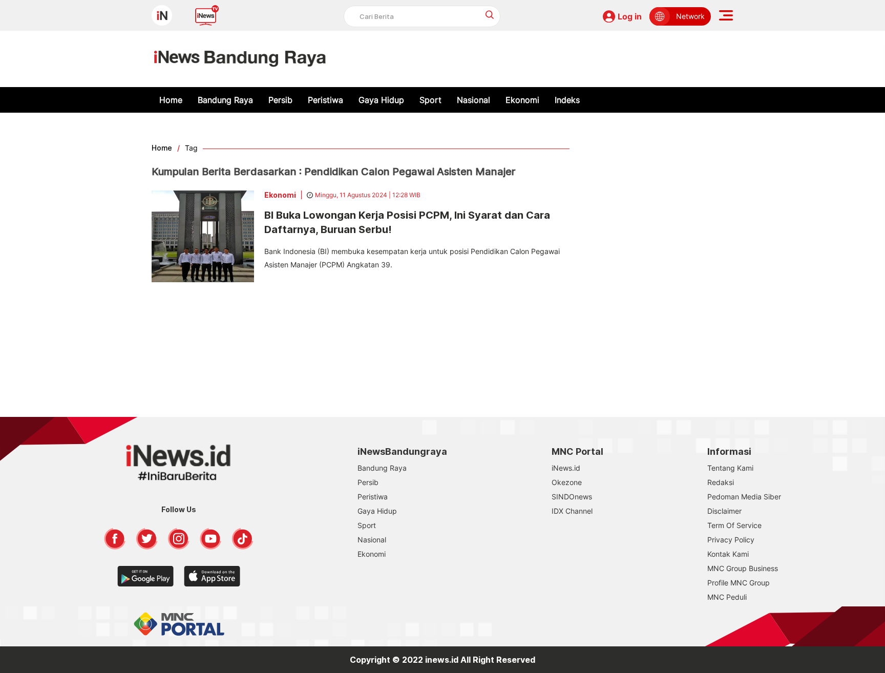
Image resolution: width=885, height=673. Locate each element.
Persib (280, 100)
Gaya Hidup (381, 100)
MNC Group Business (742, 568)
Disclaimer (724, 511)
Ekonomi (522, 100)
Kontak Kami (728, 554)
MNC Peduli (727, 597)
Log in (630, 16)
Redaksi (720, 482)
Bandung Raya (225, 100)
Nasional (473, 100)
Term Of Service (734, 525)
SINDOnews (572, 496)
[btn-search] (489, 15)
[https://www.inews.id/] (240, 59)
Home (170, 100)
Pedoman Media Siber (744, 496)
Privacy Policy (730, 539)
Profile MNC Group (738, 582)
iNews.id (566, 468)
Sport (430, 100)
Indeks (567, 100)
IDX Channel (572, 511)
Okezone (567, 482)
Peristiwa (325, 100)
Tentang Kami (730, 468)
